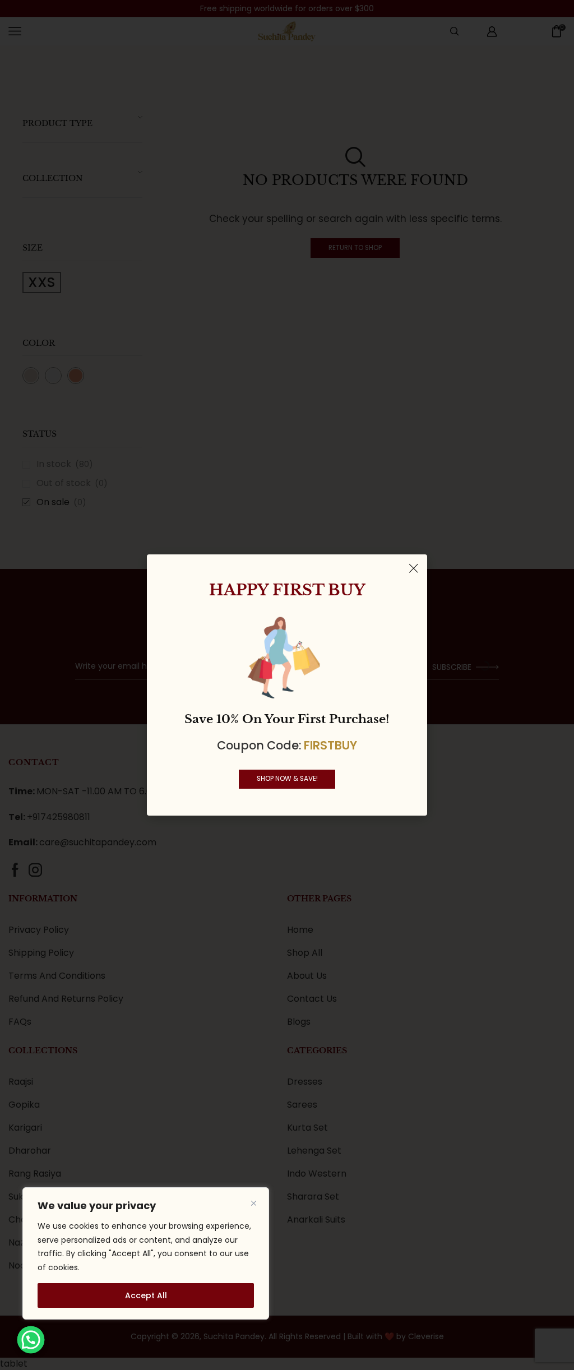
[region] (145, 1253)
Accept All (146, 1295)
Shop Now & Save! (287, 778)
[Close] (253, 1203)
